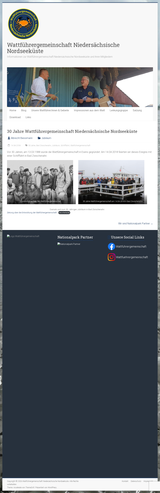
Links (28, 117)
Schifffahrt (65, 145)
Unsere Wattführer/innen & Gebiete (50, 110)
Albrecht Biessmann (21, 138)
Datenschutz (136, 481)
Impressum (148, 481)
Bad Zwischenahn (43, 145)
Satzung (137, 110)
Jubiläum (46, 138)
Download (15, 117)
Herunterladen (64, 212)
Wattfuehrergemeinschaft (131, 257)
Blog (23, 110)
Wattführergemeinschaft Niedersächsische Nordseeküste (63, 48)
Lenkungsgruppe (119, 110)
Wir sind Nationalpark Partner (135, 223)
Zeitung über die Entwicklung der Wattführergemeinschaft (32, 212)
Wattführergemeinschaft (80, 145)
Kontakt (125, 481)
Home (13, 110)
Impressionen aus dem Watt (89, 110)
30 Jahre (31, 145)
